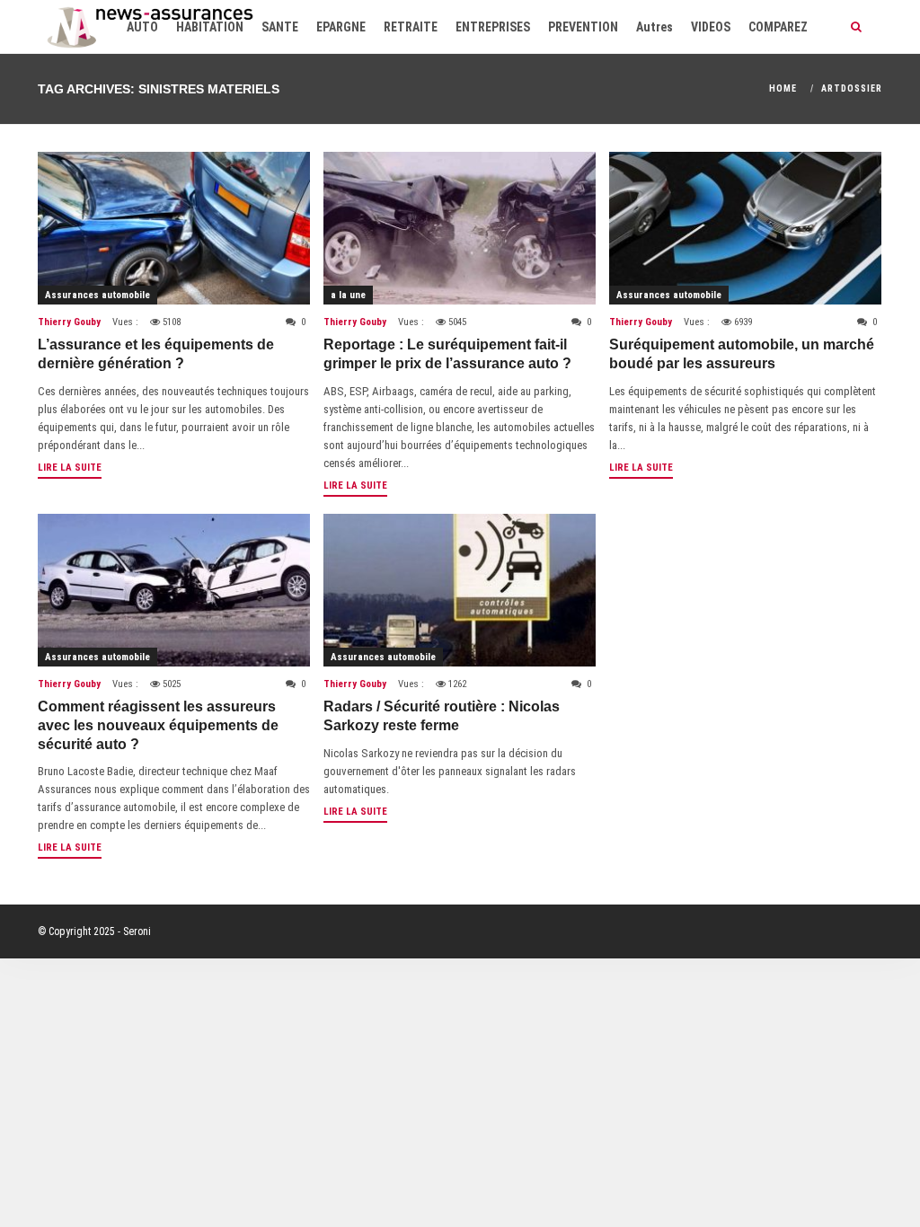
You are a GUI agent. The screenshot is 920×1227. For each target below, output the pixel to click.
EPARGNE (341, 27)
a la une (348, 295)
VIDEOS (710, 27)
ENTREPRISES (493, 27)
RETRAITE (411, 27)
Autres (654, 27)
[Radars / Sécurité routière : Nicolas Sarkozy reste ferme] (459, 590)
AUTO (142, 27)
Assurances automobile (97, 295)
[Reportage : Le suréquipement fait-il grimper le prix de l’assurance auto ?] (459, 228)
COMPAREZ (778, 27)
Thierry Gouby (69, 322)
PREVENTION (583, 27)
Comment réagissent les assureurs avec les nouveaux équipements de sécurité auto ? (158, 725)
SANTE (279, 27)
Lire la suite (70, 467)
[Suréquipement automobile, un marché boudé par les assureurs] (745, 228)
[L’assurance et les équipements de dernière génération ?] (174, 228)
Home (783, 88)
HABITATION (209, 27)
